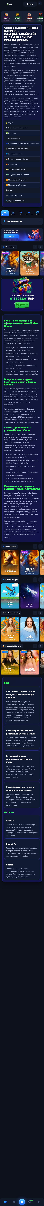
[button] (35, 247)
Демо (10, 273)
